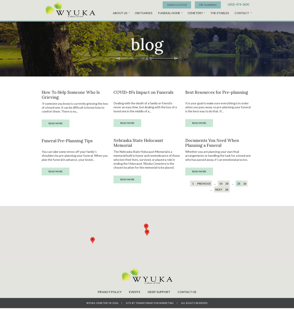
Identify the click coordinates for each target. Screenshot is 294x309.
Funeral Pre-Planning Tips (67, 140)
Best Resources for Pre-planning (216, 92)
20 (226, 183)
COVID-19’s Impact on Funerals (143, 92)
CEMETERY (195, 13)
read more (55, 123)
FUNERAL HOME (169, 13)
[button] (147, 232)
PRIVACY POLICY (110, 292)
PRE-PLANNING (208, 4)
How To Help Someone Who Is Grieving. (71, 95)
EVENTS (134, 292)
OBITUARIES (143, 13)
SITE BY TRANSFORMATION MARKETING (150, 303)
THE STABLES (219, 13)
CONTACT (242, 13)
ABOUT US (120, 13)
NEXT (219, 189)
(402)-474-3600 (238, 4)
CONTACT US (187, 292)
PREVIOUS (204, 183)
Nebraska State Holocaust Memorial (138, 143)
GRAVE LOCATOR (177, 4)
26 (244, 183)
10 (220, 183)
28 (226, 189)
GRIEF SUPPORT (159, 292)
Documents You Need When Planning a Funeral (212, 143)
